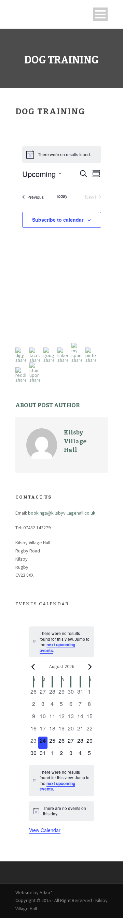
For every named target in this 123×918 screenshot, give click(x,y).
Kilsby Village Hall (75, 441)
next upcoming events (57, 647)
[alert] (61, 154)
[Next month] (90, 667)
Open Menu (100, 14)
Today (61, 196)
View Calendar (44, 830)
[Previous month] (33, 667)
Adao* (46, 892)
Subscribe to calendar (57, 219)
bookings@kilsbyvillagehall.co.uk (61, 513)
